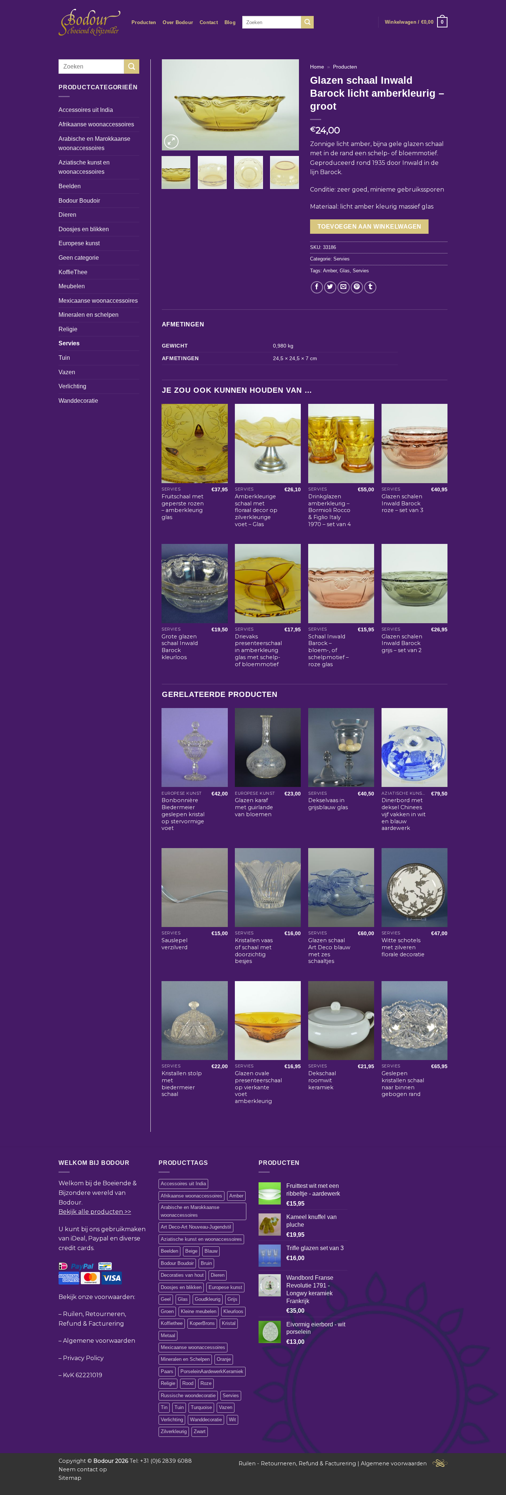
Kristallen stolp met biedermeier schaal (182, 1083)
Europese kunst (79, 243)
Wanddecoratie (78, 401)
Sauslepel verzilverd (174, 944)
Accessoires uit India (86, 110)
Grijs (232, 1299)
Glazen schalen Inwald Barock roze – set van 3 (402, 503)
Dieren (67, 215)
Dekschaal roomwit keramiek (322, 1080)
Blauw (210, 1251)
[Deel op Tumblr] (370, 287)
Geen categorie (79, 258)
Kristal (229, 1323)
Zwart (200, 1431)
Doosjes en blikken (84, 229)
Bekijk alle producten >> (95, 1211)
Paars (167, 1371)
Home (317, 67)
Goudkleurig (207, 1299)
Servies (69, 343)
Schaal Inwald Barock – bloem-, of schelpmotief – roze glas (328, 650)
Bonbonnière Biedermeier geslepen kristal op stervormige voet (183, 814)
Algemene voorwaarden (99, 1340)
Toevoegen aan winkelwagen (369, 226)
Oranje (224, 1359)
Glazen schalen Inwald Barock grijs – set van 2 (402, 643)
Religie (68, 329)
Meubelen (72, 286)
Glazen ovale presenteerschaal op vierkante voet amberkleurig (258, 1087)
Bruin (206, 1263)
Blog (230, 22)
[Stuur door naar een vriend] (343, 287)
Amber (330, 270)
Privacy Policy (83, 1358)
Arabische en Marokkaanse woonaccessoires (94, 144)
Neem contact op (83, 1469)
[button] (416, 22)
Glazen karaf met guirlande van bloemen (254, 807)
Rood (187, 1383)
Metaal (168, 1335)
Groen (167, 1311)
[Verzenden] (307, 22)
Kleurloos (233, 1311)
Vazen (67, 372)
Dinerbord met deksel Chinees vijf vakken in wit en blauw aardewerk (404, 814)
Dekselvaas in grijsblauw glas (328, 804)
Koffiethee (172, 1323)
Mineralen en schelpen (89, 315)
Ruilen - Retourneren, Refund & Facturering (297, 1463)
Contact (209, 22)
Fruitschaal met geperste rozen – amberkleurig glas (183, 507)
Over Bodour (178, 22)
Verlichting (72, 386)
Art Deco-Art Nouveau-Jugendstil (196, 1227)
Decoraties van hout (182, 1275)
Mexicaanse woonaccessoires (98, 301)
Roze (206, 1383)
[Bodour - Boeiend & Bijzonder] (89, 22)
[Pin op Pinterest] (357, 287)
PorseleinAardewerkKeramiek (211, 1371)
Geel (166, 1299)
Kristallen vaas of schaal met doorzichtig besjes (254, 950)
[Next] (287, 105)
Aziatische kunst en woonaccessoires (84, 167)
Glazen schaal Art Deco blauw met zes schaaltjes (329, 950)
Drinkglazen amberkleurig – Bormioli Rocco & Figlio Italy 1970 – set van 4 (329, 510)
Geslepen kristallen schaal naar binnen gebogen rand (403, 1083)
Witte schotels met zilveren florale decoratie (403, 947)
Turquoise (201, 1407)
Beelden (70, 186)
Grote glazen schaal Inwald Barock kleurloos (180, 647)
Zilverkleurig (174, 1431)
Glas (345, 270)
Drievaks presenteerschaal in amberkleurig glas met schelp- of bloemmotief (258, 650)
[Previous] (173, 105)
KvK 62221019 (82, 1375)
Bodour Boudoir (79, 200)
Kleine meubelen (198, 1311)
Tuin (64, 358)
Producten (144, 22)
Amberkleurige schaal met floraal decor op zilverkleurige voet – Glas (256, 510)
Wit (232, 1419)
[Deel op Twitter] (330, 287)
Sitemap (70, 1478)
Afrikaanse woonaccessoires (96, 124)
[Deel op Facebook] (317, 287)
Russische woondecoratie (188, 1395)
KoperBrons (202, 1323)
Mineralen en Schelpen (185, 1359)
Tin (164, 1407)
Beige (191, 1251)
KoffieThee (73, 272)
